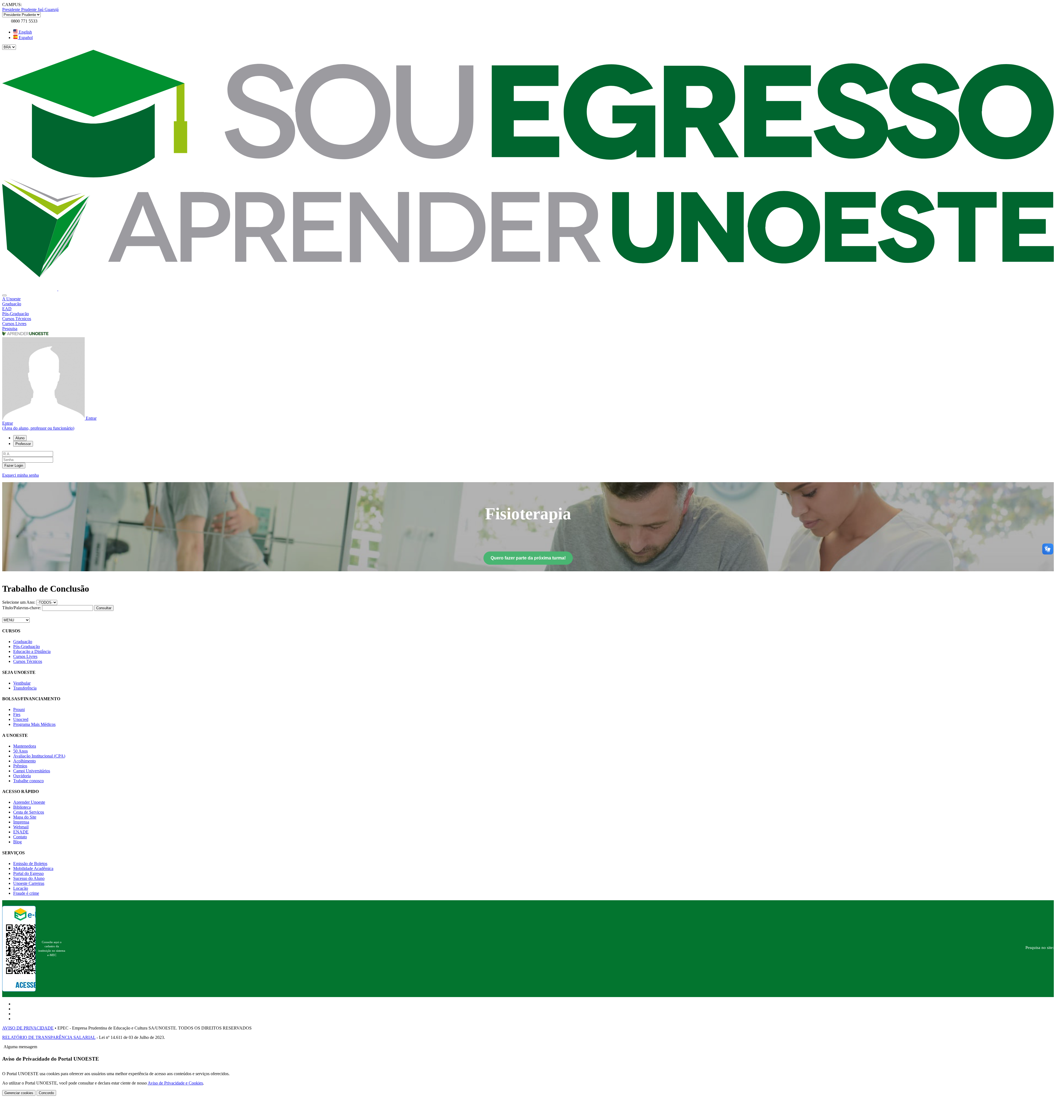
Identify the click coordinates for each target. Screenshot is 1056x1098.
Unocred (20, 719)
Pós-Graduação (26, 646)
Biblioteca (22, 807)
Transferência (25, 688)
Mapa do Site (24, 817)
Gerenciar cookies (18, 1093)
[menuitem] (528, 299)
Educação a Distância (32, 651)
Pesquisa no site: (1039, 947)
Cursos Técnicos (27, 661)
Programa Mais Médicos (34, 724)
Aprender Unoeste (29, 802)
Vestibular (22, 683)
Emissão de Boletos (30, 863)
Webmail (21, 827)
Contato (20, 837)
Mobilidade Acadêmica (33, 868)
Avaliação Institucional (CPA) (39, 756)
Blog (17, 841)
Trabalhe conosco (28, 780)
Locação (20, 888)
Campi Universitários (31, 770)
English (25, 32)
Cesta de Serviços (28, 812)
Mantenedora (24, 746)
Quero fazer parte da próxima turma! (528, 558)
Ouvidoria (22, 775)
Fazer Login (13, 465)
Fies (16, 714)
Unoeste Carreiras (28, 883)
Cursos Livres (25, 656)
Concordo (46, 1093)
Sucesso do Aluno (29, 878)
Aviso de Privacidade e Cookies (175, 1083)
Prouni (19, 709)
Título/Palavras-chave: (22, 607)
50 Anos (20, 751)
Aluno (19, 438)
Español (25, 37)
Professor (23, 444)
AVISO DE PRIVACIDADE (28, 1028)
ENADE (21, 832)
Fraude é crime (26, 893)
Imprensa (21, 822)
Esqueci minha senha (20, 475)
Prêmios (20, 766)
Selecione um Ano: (18, 602)
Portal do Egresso (28, 873)
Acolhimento (24, 761)
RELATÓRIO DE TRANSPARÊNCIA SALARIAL (48, 1037)
